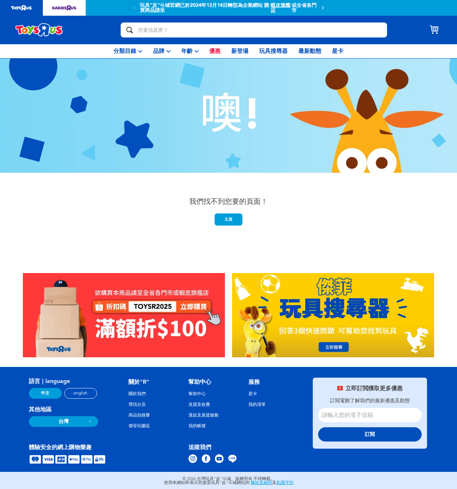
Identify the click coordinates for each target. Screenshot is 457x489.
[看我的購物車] (434, 30)
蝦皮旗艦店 (281, 8)
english (80, 392)
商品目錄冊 (139, 415)
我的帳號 (197, 425)
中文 (45, 392)
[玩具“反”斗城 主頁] (39, 30)
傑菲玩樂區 (139, 425)
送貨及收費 (199, 404)
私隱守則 (284, 482)
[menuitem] (128, 51)
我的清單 (257, 404)
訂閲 (370, 434)
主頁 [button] (228, 219)
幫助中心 (197, 393)
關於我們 (137, 393)
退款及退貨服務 (204, 415)
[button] (323, 8)
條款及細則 (261, 482)
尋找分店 (137, 404)
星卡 (252, 393)
